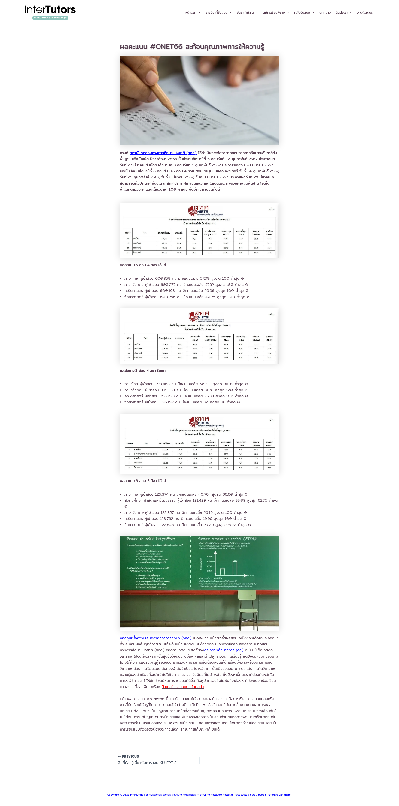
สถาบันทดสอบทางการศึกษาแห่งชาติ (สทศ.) (163, 153)
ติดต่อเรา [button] (342, 12)
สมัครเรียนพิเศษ (274, 12)
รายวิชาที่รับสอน (216, 12)
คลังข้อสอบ (302, 12)
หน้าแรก (190, 12)
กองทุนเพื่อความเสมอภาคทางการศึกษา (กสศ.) (155, 638)
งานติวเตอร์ (365, 12)
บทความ (325, 12)
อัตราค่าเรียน (245, 12)
